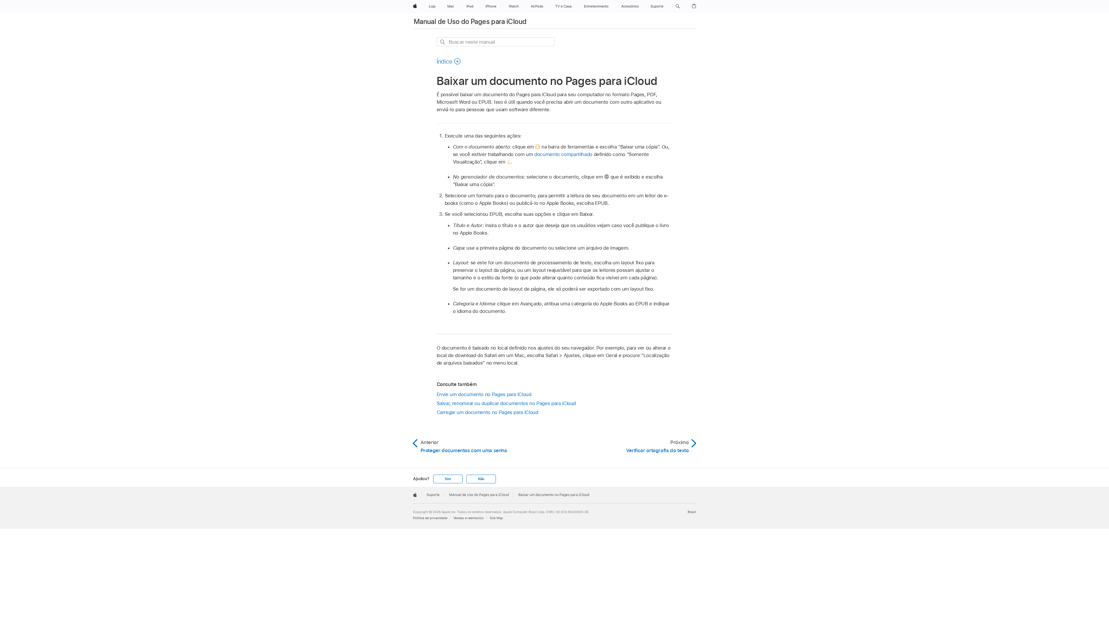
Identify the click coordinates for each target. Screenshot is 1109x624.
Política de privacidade (430, 518)
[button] (677, 6)
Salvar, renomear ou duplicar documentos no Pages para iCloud (506, 403)
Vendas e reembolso (468, 518)
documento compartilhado (563, 154)
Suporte (433, 495)
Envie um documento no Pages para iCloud (484, 394)
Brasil (692, 512)
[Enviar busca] (443, 42)
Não (481, 479)
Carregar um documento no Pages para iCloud (487, 412)
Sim (448, 479)
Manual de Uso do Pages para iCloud (470, 21)
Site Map (496, 518)
